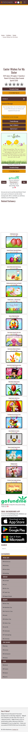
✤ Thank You (6, 592)
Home (3, 35)
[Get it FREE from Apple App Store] (14, 521)
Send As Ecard (13, 129)
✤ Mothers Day (7, 619)
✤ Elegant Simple (7, 596)
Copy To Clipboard (14, 125)
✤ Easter (5, 615)
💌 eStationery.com (16, 164)
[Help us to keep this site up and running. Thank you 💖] (14, 499)
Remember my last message (10, 117)
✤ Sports (5, 676)
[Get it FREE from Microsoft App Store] (14, 538)
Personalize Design (14, 89)
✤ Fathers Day (6, 623)
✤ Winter (5, 657)
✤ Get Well (6, 580)
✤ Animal (5, 665)
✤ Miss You (6, 588)
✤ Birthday (6, 565)
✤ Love (5, 584)
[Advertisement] (14, 19)
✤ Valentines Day (7, 607)
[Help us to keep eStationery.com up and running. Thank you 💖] (14, 177)
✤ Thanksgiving (7, 634)
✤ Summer (5, 650)
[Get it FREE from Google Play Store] (14, 529)
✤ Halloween (6, 631)
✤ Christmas (6, 638)
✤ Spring (5, 646)
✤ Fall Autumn (6, 654)
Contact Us (15, 729)
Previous (4, 182)
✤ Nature (5, 673)
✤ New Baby (6, 569)
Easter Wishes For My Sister (10, 37)
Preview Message (14, 121)
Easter (14, 35)
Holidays (8, 35)
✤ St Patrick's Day (8, 611)
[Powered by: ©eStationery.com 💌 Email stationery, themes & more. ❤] (14, 140)
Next (24, 182)
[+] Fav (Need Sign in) (14, 93)
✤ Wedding (6, 573)
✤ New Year (6, 603)
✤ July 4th (5, 627)
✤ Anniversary (6, 561)
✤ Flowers (5, 669)
